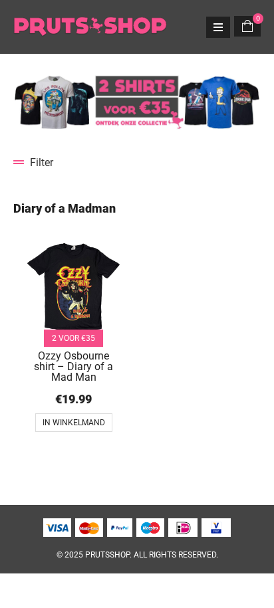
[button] (137, 162)
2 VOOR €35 (73, 338)
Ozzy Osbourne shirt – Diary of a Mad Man (73, 366)
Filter (41, 162)
